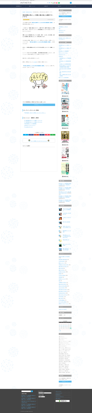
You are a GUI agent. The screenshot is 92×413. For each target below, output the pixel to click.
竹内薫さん (62, 364)
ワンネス (68, 350)
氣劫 (59, 280)
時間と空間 (61, 268)
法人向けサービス (62, 54)
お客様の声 (46, 6)
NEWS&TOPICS (26, 19)
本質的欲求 (62, 358)
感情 (69, 355)
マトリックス (62, 350)
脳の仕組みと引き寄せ (63, 291)
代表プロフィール (62, 30)
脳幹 (63, 366)
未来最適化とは (18, 6)
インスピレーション (63, 338)
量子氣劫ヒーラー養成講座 (30, 123)
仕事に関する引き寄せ (63, 289)
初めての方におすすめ (63, 294)
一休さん (61, 352)
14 (67, 325)
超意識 (60, 273)
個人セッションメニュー (30, 125)
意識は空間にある (66, 239)
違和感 (68, 369)
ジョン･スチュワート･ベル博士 (65, 341)
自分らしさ (62, 367)
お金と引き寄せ (61, 287)
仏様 (66, 352)
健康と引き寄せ (61, 270)
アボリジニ (62, 336)
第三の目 (67, 364)
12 (63, 325)
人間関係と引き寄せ (62, 282)
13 (65, 325)
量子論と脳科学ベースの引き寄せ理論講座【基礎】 (42, 22)
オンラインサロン (73, 6)
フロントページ (58, 391)
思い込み (64, 355)
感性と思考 (61, 298)
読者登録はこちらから (38, 104)
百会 (61, 363)
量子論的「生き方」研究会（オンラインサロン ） (35, 112)
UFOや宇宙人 (61, 296)
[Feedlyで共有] (52, 135)
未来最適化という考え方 (63, 26)
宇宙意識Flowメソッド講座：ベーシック (33, 120)
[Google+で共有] (36, 135)
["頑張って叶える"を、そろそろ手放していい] (60, 227)
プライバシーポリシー (60, 396)
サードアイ (62, 339)
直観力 (64, 363)
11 (61, 325)
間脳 (61, 372)
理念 (59, 28)
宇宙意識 (60, 277)
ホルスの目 (68, 349)
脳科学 (67, 366)
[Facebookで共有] (31, 135)
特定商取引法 (58, 394)
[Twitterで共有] (25, 135)
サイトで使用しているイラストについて (39, 141)
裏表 (61, 369)
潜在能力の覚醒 (67, 361)
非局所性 (68, 372)
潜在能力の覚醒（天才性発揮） (64, 256)
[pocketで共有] (47, 135)
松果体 (67, 358)
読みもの (59, 6)
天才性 (67, 353)
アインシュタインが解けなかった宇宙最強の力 (67, 209)
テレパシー (68, 347)
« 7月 (60, 330)
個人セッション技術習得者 (64, 77)
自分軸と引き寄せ (62, 271)
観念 (64, 369)
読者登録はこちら (65, 16)
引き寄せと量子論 (62, 275)
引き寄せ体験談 (61, 300)
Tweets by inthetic (63, 309)
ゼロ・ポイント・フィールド (65, 344)
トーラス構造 (62, 349)
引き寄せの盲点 (61, 261)
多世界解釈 (62, 353)
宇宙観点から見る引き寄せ (64, 264)
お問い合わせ (61, 32)
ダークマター (62, 347)
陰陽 (64, 372)
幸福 (61, 355)
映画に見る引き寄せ (62, 284)
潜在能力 (61, 361)
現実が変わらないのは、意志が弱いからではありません (67, 236)
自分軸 (67, 367)
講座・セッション (32, 6)
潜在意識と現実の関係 (63, 259)
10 (59, 325)
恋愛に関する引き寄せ (63, 266)
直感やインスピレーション (64, 303)
